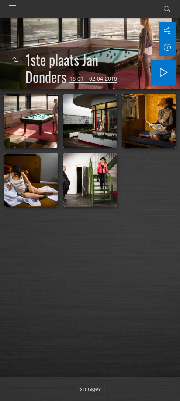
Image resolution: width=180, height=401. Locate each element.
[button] (17, 383)
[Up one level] (15, 59)
